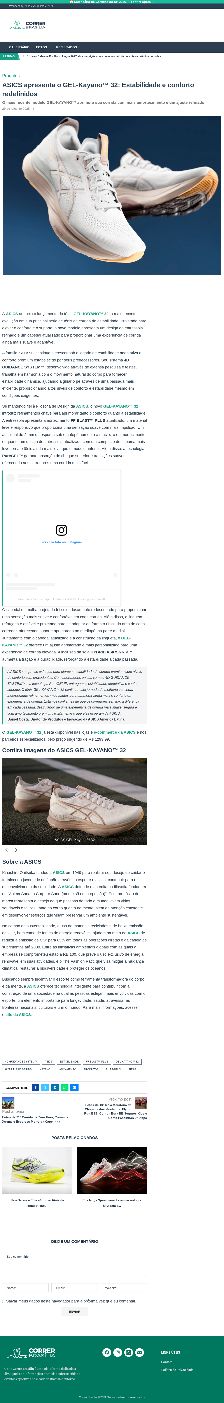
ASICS (12, 314)
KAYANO (45, 1069)
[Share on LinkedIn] (55, 1087)
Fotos (41, 47)
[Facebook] (106, 1352)
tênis (132, 1069)
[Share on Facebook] (35, 1087)
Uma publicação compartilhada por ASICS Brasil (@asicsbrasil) (61, 599)
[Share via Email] (74, 1087)
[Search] (212, 47)
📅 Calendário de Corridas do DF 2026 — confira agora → (112, 1)
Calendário (19, 47)
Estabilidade (69, 1061)
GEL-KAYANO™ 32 (91, 314)
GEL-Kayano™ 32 (127, 1061)
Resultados (66, 47)
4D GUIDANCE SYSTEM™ (21, 1061)
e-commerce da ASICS (115, 732)
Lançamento (67, 1069)
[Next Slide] (16, 849)
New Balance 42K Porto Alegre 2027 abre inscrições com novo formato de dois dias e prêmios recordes (96, 56)
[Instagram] (117, 1352)
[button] (23, 56)
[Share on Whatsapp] (64, 1087)
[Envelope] (139, 1352)
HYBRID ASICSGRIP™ (18, 1069)
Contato (167, 1361)
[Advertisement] (135, 25)
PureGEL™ (113, 1069)
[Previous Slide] (6, 849)
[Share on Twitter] (45, 1087)
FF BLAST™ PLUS (97, 1061)
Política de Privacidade (177, 1369)
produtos (91, 1069)
